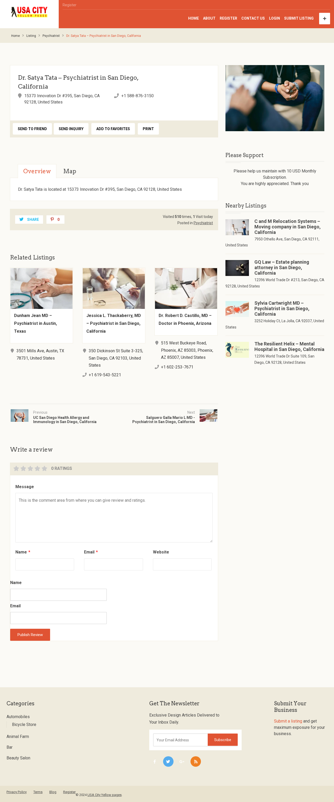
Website (161, 552)
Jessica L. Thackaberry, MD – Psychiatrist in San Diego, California (113, 323)
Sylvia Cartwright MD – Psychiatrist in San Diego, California (281, 308)
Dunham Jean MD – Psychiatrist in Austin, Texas (35, 323)
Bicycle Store (24, 724)
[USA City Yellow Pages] (29, 12)
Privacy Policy (17, 792)
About (209, 18)
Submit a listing (288, 721)
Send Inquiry (71, 129)
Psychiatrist (51, 36)
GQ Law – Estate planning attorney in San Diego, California (281, 267)
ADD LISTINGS (324, 18)
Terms (38, 792)
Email (91, 552)
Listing (31, 36)
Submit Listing (299, 18)
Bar (10, 747)
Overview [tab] (37, 171)
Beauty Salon (18, 757)
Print (148, 129)
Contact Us (253, 18)
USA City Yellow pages (104, 795)
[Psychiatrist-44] (274, 98)
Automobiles (18, 716)
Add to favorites (113, 129)
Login (274, 18)
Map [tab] (69, 171)
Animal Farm (18, 736)
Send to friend (32, 129)
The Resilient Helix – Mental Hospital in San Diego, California (289, 346)
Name (22, 552)
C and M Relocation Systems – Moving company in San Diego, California (287, 226)
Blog (52, 792)
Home (193, 18)
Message (24, 486)
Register (69, 5)
